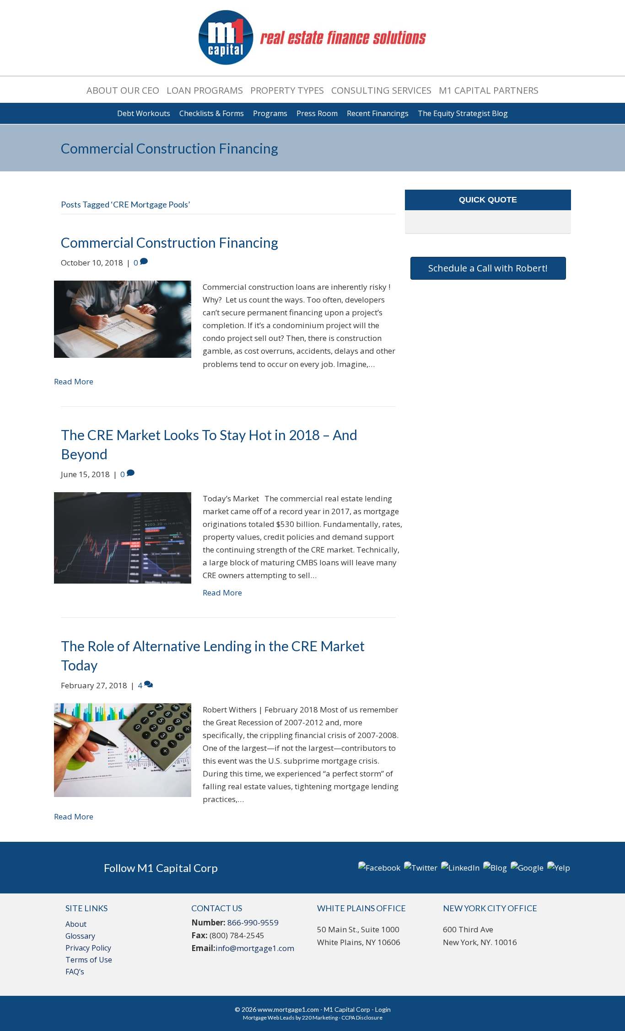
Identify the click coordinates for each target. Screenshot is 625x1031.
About (75, 924)
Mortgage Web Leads (269, 1017)
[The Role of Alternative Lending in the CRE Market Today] (122, 749)
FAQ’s (74, 972)
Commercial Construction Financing (169, 242)
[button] (488, 268)
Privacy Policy (88, 948)
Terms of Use (88, 960)
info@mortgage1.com (255, 948)
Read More (73, 381)
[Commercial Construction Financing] (122, 318)
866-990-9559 (253, 922)
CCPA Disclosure (362, 1017)
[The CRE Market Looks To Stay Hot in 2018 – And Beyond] (122, 536)
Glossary (80, 936)
